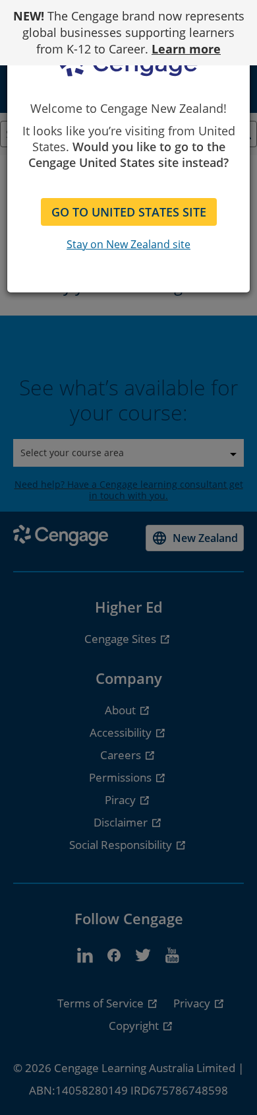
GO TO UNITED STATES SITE (128, 212)
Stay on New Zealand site (128, 244)
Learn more (186, 49)
